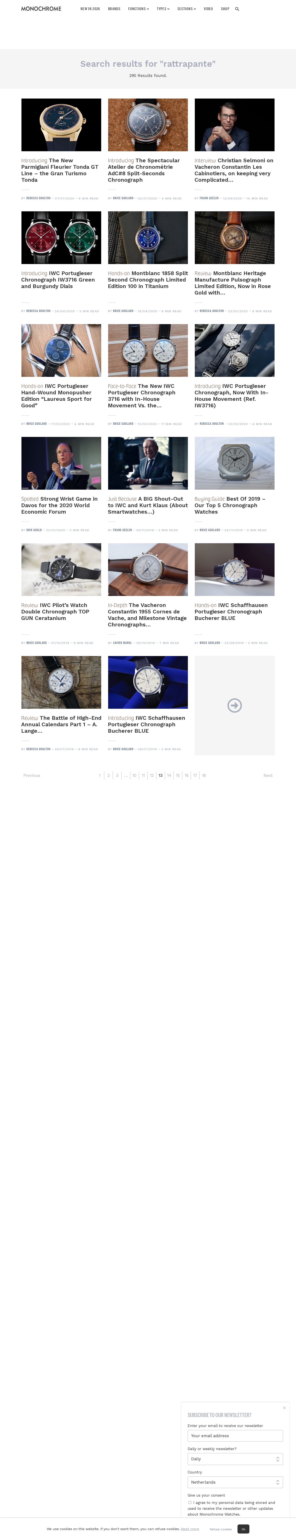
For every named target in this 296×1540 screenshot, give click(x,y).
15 (178, 775)
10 (134, 775)
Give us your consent (206, 1495)
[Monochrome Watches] (41, 8)
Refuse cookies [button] (221, 1529)
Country (195, 1472)
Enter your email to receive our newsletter (225, 1426)
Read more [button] (190, 1529)
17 (195, 775)
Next (268, 775)
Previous (31, 775)
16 (187, 775)
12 (152, 775)
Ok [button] (243, 1529)
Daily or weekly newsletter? (212, 1449)
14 (169, 775)
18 (204, 775)
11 (143, 775)
